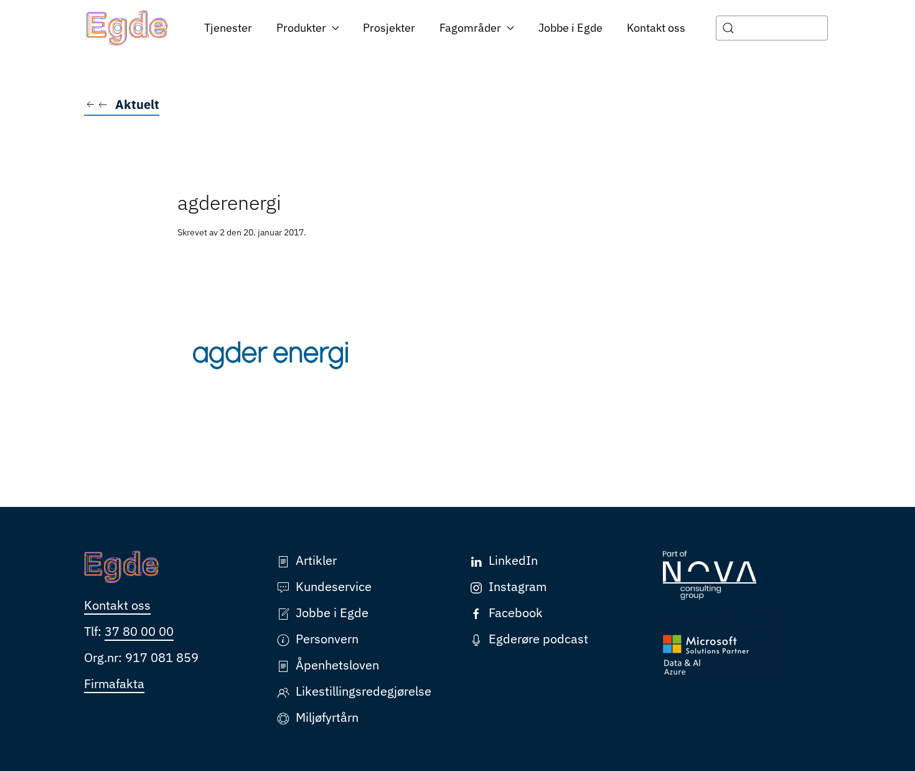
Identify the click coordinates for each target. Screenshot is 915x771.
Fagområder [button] (470, 28)
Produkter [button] (301, 28)
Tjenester (228, 28)
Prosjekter (389, 28)
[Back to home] (127, 28)
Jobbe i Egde (570, 28)
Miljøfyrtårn (327, 717)
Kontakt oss (656, 28)
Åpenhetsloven (337, 664)
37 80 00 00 (139, 631)
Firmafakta (114, 683)
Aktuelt (137, 104)
